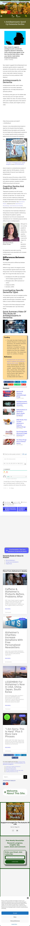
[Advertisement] (15, 531)
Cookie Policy (14, 924)
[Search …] (26, 16)
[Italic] (6, 463)
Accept (15, 913)
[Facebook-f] (4, 784)
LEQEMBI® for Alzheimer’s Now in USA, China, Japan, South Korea (15, 686)
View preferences (15, 921)
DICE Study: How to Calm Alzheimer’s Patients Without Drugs (21, 423)
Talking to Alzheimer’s (11, 769)
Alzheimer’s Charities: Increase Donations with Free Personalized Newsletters (14, 640)
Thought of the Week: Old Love (22, 509)
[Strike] (9, 463)
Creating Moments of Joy (12, 771)
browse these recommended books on (14, 763)
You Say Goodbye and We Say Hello (14, 770)
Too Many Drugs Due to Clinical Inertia (21, 441)
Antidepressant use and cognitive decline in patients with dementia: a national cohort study (16, 361)
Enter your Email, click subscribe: (13, 853)
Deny (15, 917)
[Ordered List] (11, 463)
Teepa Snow (9, 563)
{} (20, 463)
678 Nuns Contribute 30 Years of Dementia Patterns (10, 509)
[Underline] (8, 463)
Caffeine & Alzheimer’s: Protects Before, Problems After (15, 593)
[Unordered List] (13, 463)
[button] (28, 898)
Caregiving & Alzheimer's (12, 562)
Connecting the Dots (11, 768)
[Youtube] (7, 784)
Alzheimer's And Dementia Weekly (15, 2)
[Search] (25, 777)
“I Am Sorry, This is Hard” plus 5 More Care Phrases (14, 732)
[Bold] (4, 463)
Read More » (8, 608)
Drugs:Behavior (10, 504)
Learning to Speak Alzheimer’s (13, 766)
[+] (22, 463)
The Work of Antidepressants (13, 162)
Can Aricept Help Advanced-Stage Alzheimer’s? (21, 433)
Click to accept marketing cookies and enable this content (15, 326)
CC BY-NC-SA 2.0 (19, 164)
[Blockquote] (15, 463)
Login (25, 454)
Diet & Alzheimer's (10, 560)
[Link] (18, 463)
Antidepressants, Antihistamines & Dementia (21, 403)
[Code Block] (16, 463)
